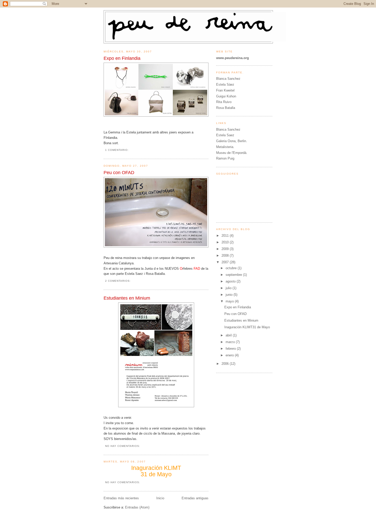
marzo (231, 342)
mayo (230, 301)
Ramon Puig (225, 158)
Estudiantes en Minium (127, 298)
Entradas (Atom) (137, 507)
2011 (226, 235)
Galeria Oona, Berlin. (231, 141)
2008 (226, 255)
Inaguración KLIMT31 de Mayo (247, 327)
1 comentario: (117, 150)
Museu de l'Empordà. (231, 153)
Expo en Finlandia (122, 58)
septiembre (234, 275)
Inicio (160, 498)
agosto (231, 281)
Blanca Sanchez (228, 129)
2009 (226, 249)
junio (230, 295)
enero (230, 355)
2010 (226, 242)
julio (229, 288)
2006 (226, 364)
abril (229, 335)
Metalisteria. (225, 147)
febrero (231, 348)
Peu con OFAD (119, 172)
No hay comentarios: (123, 446)
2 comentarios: (118, 280)
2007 (226, 262)
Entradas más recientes (121, 498)
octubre (232, 268)
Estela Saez (225, 135)
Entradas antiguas (195, 498)
